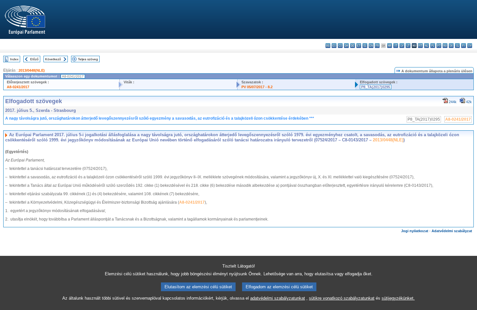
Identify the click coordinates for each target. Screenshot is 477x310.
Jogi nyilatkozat (414, 231)
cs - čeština (340, 45)
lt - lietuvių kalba (408, 45)
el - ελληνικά (364, 45)
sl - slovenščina (457, 45)
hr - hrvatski (389, 45)
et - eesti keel (358, 45)
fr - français (377, 45)
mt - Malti (420, 45)
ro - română (445, 45)
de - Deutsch (352, 45)
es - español (334, 45)
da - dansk (346, 45)
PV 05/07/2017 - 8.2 (257, 87)
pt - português (438, 45)
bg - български (327, 45)
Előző (34, 59)
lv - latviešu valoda (401, 45)
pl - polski (432, 45)
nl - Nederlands (426, 45)
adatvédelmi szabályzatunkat (277, 298)
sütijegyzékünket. (398, 298)
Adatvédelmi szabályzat (452, 231)
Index (14, 59)
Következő (53, 59)
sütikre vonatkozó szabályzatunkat (341, 298)
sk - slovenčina (451, 45)
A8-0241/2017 (18, 87)
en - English (371, 45)
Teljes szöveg (88, 59)
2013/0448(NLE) (31, 70)
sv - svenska (469, 45)
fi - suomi (463, 45)
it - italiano (395, 45)
